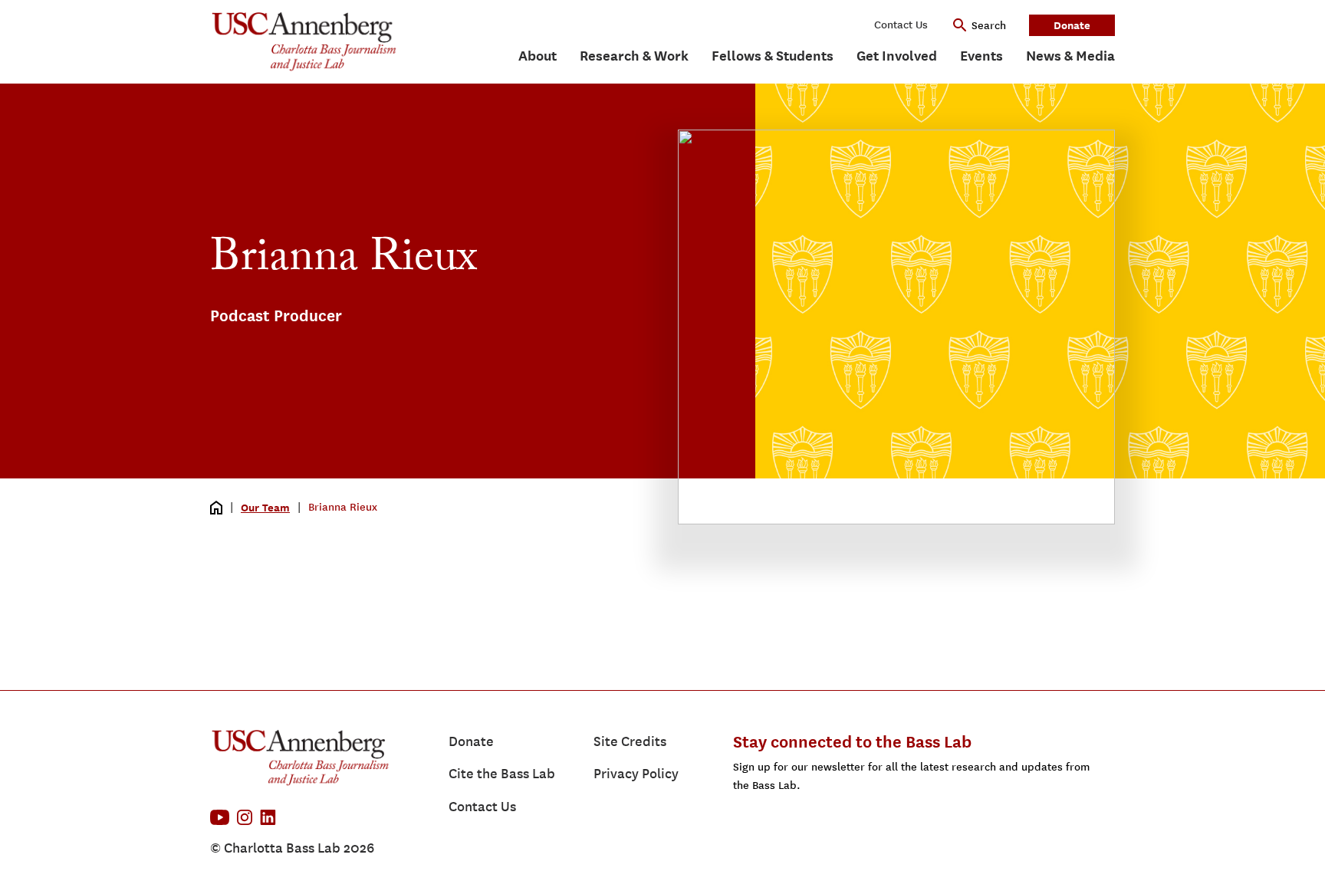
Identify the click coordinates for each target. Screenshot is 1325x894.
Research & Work (634, 56)
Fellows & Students (772, 56)
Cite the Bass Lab (502, 773)
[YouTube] (219, 817)
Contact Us (901, 24)
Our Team (265, 507)
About (537, 56)
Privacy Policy (636, 773)
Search (989, 25)
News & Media (1070, 56)
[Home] (216, 507)
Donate (1072, 24)
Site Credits (629, 741)
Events (981, 56)
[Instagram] (244, 817)
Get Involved (896, 56)
